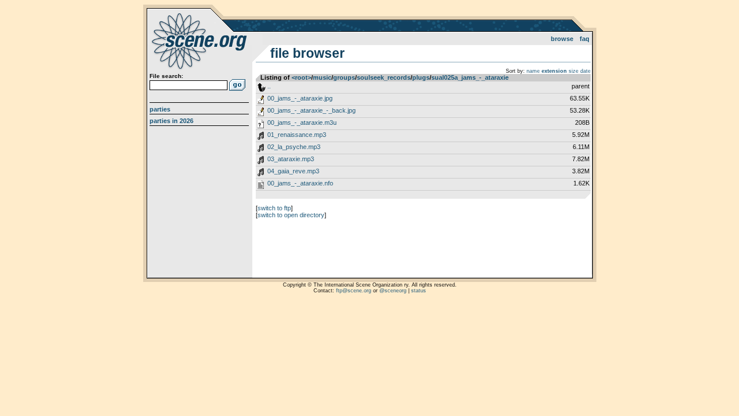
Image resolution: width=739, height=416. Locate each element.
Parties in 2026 (171, 120)
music (322, 77)
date (585, 71)
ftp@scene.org (353, 291)
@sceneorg (392, 291)
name (533, 71)
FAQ (584, 38)
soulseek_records (383, 77)
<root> (301, 77)
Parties (160, 109)
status (418, 291)
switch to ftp (274, 208)
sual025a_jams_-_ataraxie (470, 77)
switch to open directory (290, 214)
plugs (421, 77)
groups (344, 77)
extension (554, 71)
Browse (562, 38)
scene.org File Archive (200, 40)
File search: (166, 76)
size (573, 71)
